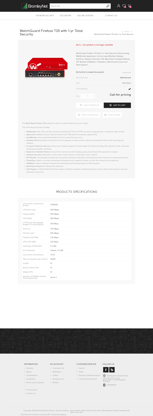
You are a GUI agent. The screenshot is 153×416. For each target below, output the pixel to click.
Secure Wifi (65, 16)
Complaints (31, 379)
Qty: (78, 96)
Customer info (58, 368)
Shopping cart (129, 6)
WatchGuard (125, 78)
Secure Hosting (85, 16)
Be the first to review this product (90, 72)
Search (108, 6)
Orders (55, 375)
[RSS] (112, 369)
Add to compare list (89, 115)
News (81, 372)
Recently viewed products (89, 375)
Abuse (28, 372)
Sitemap (29, 368)
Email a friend (114, 115)
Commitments (32, 375)
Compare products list (88, 379)
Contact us (111, 16)
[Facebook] (106, 369)
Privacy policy (31, 390)
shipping (62, 414)
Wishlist (56, 382)
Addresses (57, 372)
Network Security (45, 16)
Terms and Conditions (35, 382)
